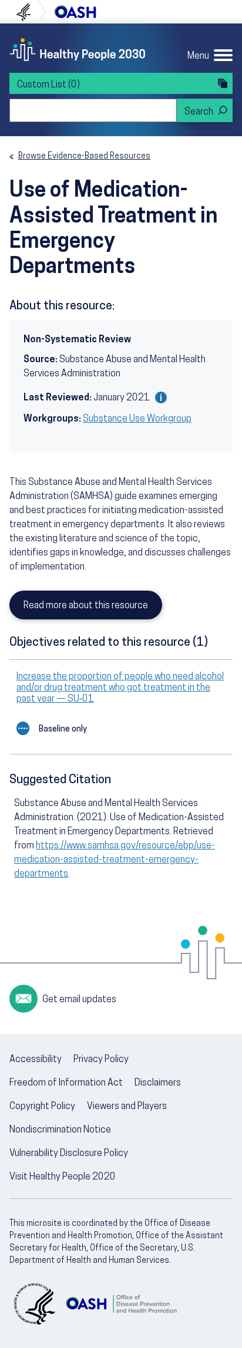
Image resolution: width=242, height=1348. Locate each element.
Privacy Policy (101, 1059)
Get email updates (79, 1000)
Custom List (48, 85)
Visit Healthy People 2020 (62, 1177)
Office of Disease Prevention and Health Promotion (75, 11)
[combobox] (93, 110)
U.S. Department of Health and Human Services (28, 11)
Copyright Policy (42, 1106)
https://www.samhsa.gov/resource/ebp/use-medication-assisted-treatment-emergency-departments (114, 860)
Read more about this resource (85, 606)
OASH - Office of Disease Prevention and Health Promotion (121, 1304)
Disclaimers (158, 1083)
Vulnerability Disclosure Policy (68, 1153)
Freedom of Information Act (66, 1083)
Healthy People (77, 49)
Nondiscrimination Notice (60, 1130)
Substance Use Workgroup (137, 419)
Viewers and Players (127, 1106)
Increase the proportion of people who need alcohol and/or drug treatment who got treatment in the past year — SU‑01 (120, 688)
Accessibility (35, 1059)
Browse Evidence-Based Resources (84, 156)
